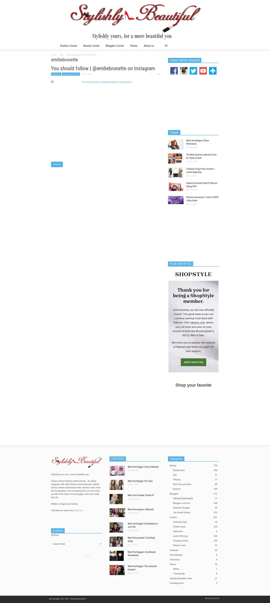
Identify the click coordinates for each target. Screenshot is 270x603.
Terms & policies (212, 598)
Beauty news (195, 470)
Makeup (195, 479)
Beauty (193, 465)
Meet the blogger (195, 507)
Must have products (195, 484)
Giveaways (193, 559)
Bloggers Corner (114, 47)
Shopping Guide (195, 540)
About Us (78, 510)
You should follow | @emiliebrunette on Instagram (103, 68)
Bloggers (56, 74)
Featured (193, 550)
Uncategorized (193, 583)
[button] (216, 45)
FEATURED (117, 459)
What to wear (195, 545)
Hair (195, 474)
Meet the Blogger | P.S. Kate (140, 481)
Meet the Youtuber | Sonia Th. (141, 495)
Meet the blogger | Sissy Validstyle (143, 466)
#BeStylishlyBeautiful (195, 498)
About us (149, 45)
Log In (87, 555)
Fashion (193, 517)
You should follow (71, 74)
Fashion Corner (67, 47)
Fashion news (195, 526)
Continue (57, 164)
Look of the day (195, 536)
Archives (55, 535)
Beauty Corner (91, 47)
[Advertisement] (193, 101)
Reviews (195, 488)
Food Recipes (193, 554)
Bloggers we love (195, 503)
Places (133, 47)
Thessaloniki (195, 573)
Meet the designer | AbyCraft (141, 509)
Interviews (195, 531)
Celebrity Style (195, 522)
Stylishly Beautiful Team (193, 578)
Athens (195, 568)
